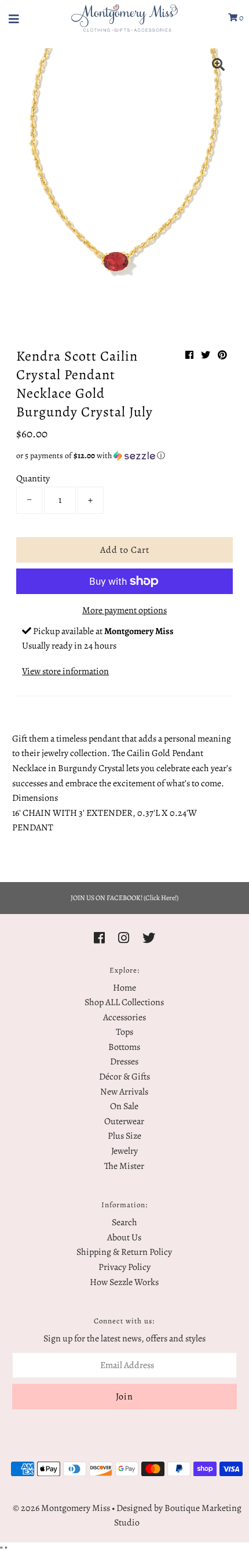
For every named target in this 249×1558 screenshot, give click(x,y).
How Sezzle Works (124, 1282)
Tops (124, 1032)
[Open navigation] (14, 18)
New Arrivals (124, 1091)
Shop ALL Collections (124, 1002)
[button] (124, 455)
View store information (65, 671)
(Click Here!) (161, 897)
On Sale (124, 1106)
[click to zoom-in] (218, 66)
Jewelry (124, 1151)
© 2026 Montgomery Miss (61, 1508)
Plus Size (124, 1135)
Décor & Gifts (124, 1076)
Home (124, 987)
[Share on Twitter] (205, 355)
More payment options (124, 610)
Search (124, 1222)
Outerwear (124, 1121)
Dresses (124, 1061)
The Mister (124, 1166)
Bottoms (124, 1047)
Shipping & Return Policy (124, 1252)
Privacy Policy (124, 1267)
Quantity (33, 478)
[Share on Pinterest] (222, 355)
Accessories (124, 1017)
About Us (124, 1237)
